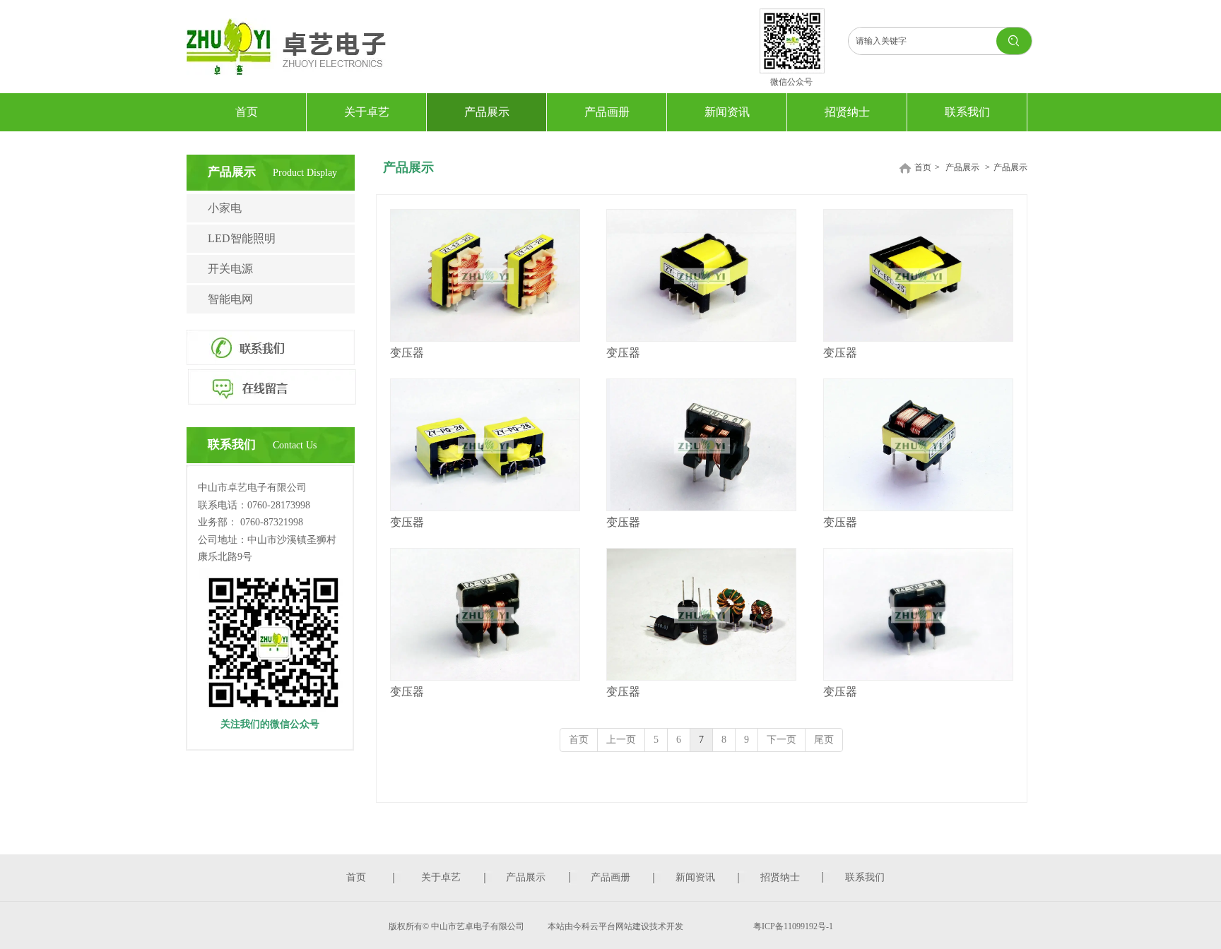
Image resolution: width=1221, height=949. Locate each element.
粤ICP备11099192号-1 (792, 926)
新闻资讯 (695, 877)
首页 (922, 167)
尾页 (824, 739)
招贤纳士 (780, 877)
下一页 (781, 739)
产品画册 (610, 877)
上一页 (621, 739)
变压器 (407, 353)
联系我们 (865, 877)
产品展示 (962, 167)
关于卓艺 (441, 877)
